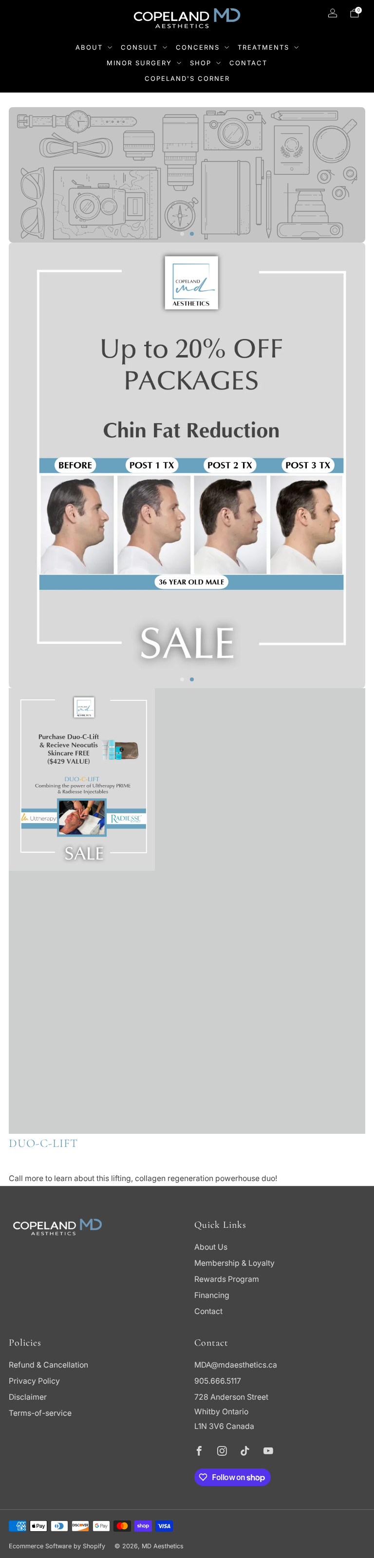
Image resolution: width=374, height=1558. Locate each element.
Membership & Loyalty (234, 1263)
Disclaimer (28, 1397)
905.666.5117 (217, 1381)
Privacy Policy (34, 1381)
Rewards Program (226, 1279)
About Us (210, 1247)
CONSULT (139, 47)
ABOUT (89, 47)
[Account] (332, 13)
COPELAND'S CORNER (187, 78)
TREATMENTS (263, 47)
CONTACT (248, 63)
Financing (211, 1295)
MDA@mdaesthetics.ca (235, 1365)
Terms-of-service (40, 1413)
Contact (208, 1311)
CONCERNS (198, 47)
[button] (182, 234)
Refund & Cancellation (48, 1365)
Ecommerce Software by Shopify (57, 1546)
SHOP (200, 63)
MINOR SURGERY (139, 63)
